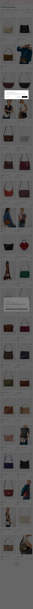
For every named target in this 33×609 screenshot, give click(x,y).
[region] (16, 94)
